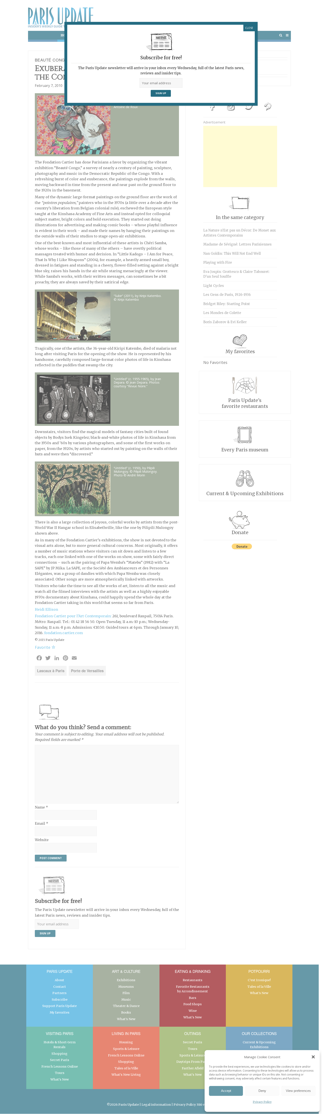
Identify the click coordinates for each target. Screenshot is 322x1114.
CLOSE (249, 28)
